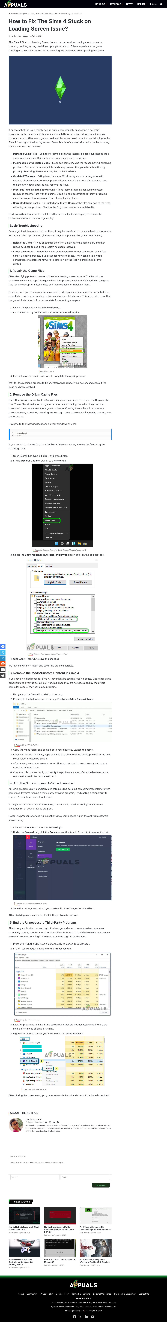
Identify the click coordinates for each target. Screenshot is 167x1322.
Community (32, 1294)
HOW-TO (100, 4)
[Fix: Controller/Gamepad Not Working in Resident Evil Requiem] (96, 1248)
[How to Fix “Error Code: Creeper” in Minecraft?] (60, 1248)
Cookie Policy (62, 1294)
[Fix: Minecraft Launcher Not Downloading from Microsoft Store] (96, 1215)
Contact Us (144, 1294)
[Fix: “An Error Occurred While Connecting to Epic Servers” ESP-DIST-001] (60, 1215)
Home (13, 13)
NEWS (129, 4)
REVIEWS (115, 4)
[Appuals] (15, 4)
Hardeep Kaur (15, 36)
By (10, 36)
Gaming (20, 13)
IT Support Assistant (34, 1122)
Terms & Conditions (81, 1294)
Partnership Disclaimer (125, 1294)
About (21, 1294)
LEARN (141, 4)
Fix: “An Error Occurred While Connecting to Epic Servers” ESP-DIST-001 (59, 1229)
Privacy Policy (46, 1294)
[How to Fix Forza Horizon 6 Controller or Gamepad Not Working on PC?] (24, 1248)
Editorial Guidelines (102, 1294)
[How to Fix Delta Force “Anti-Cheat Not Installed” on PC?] (24, 1215)
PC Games (29, 13)
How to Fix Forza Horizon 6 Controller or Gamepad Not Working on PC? (21, 1262)
